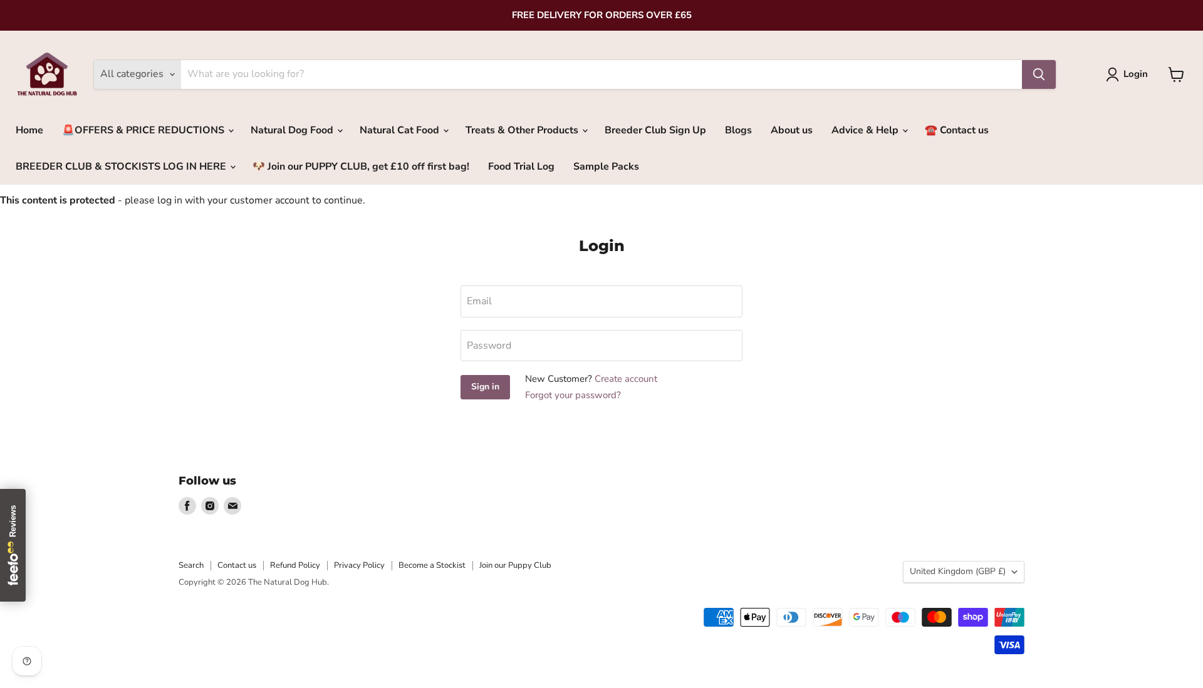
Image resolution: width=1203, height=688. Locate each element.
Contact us (236, 565)
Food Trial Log (521, 166)
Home (29, 130)
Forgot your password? (573, 395)
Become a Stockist (432, 565)
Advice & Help (866, 130)
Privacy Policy (359, 565)
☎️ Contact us (957, 130)
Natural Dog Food (293, 130)
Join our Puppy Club (515, 565)
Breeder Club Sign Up (655, 130)
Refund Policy (295, 565)
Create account (626, 378)
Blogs (738, 130)
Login (1135, 74)
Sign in (485, 387)
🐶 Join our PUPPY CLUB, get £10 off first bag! (361, 166)
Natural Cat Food (401, 130)
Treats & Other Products (523, 130)
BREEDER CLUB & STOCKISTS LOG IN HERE (122, 166)
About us (792, 130)
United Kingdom (958, 571)
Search (191, 565)
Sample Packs (606, 166)
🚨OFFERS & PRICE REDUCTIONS (144, 130)
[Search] (1039, 74)
